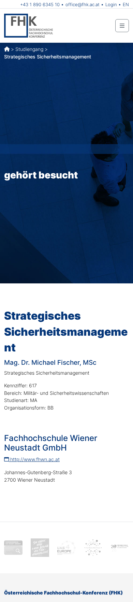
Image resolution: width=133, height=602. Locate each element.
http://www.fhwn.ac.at (34, 459)
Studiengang (29, 49)
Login (111, 4)
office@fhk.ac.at (82, 4)
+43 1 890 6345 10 (40, 4)
